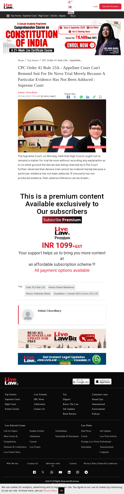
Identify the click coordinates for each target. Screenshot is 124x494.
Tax (65, 394)
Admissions (35, 436)
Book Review (69, 414)
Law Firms (86, 425)
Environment (98, 409)
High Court (43, 16)
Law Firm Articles (108, 436)
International (98, 404)
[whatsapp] (81, 97)
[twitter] (74, 97)
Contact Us (39, 409)
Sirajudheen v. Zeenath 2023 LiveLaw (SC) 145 (76, 293)
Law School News (12, 452)
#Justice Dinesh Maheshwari (61, 287)
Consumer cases (100, 394)
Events (84, 436)
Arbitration (39, 404)
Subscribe (62, 219)
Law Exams (35, 447)
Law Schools (40, 394)
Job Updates (69, 409)
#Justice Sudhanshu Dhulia (38, 293)
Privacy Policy (50, 490)
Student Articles (37, 431)
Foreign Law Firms (90, 441)
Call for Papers (10, 431)
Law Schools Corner (15, 425)
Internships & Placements (67, 436)
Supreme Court (30, 16)
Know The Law (70, 404)
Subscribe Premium (110, 6)
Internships (86, 447)
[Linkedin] (87, 97)
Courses (33, 441)
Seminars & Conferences (15, 447)
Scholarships (61, 431)
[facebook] (68, 97)
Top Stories (16, 16)
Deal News (86, 431)
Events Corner (12, 409)
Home (21, 60)
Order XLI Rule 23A (35, 287)
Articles (53, 16)
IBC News (39, 399)
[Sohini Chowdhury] (27, 315)
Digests (62, 16)
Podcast (96, 414)
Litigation (104, 452)
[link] (94, 97)
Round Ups (97, 399)
